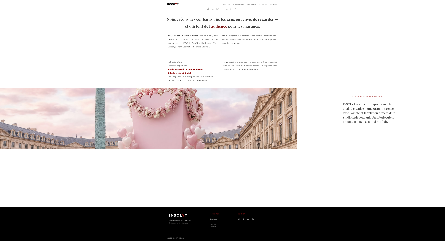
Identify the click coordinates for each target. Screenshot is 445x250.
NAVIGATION (214, 214)
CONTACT (241, 214)
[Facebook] (243, 219)
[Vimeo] (239, 219)
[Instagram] (253, 219)
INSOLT (173, 4)
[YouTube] (248, 219)
